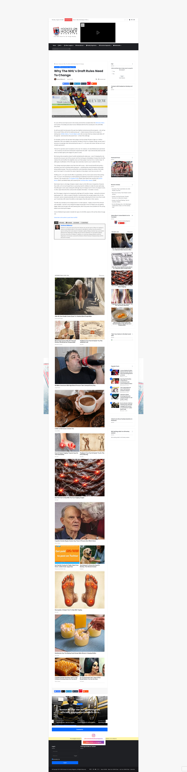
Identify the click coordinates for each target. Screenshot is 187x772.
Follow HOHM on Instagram (93, 742)
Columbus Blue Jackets (86, 180)
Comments (79, 729)
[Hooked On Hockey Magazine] (65, 31)
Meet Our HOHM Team (113, 769)
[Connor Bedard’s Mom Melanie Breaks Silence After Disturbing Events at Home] (115, 372)
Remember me (56, 759)
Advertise (132, 769)
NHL (60, 45)
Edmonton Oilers (100, 122)
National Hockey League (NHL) (68, 67)
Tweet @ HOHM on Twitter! (88, 746)
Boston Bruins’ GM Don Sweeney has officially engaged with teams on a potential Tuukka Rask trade (126, 406)
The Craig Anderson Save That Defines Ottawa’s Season (125, 389)
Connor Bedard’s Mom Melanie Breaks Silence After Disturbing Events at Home (126, 373)
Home (54, 45)
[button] (98, 33)
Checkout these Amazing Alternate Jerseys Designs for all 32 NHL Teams (79, 711)
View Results (122, 78)
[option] (80, 710)
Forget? (75, 755)
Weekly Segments (91, 45)
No (113, 73)
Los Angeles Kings (74, 178)
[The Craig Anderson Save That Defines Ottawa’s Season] (115, 390)
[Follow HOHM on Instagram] (93, 736)
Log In (65, 762)
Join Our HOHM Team (124, 769)
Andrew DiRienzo (60, 79)
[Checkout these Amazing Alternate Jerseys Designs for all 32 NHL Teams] (115, 396)
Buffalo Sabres (65, 134)
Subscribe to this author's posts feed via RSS (65, 217)
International (80, 45)
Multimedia (117, 45)
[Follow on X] (64, 79)
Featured (61, 64)
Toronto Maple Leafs (74, 134)
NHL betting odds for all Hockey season (120, 437)
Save (89, 82)
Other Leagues (69, 45)
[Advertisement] (93, 55)
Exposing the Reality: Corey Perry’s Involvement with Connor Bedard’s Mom (126, 381)
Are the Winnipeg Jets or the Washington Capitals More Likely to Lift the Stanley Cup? (121, 206)
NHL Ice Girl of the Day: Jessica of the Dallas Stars (123, 174)
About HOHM (104, 769)
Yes (114, 71)
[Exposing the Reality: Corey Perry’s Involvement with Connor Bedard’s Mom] (115, 381)
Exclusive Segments (105, 45)
